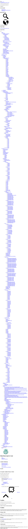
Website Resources (8, 104)
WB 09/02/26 (9, 342)
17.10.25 (9, 371)
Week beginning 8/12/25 (10, 204)
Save (6, 528)
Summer (6, 36)
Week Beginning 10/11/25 (11, 201)
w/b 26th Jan (9, 237)
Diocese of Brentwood (5, 152)
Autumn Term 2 (8, 372)
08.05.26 (9, 173)
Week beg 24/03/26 (10, 213)
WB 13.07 (9, 316)
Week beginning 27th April (11, 216)
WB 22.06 (9, 314)
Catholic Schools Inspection (6, 40)
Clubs (4, 420)
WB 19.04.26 (9, 309)
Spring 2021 (7, 76)
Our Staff (4, 150)
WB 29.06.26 (9, 354)
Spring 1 (7, 60)
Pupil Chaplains (5, 49)
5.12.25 (8, 374)
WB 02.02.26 (9, 303)
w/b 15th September (10, 225)
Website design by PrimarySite (11, 492)
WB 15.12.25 (9, 337)
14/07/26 (9, 179)
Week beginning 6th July (10, 222)
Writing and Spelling (8, 107)
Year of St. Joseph (5, 51)
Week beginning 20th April (11, 215)
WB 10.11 (9, 296)
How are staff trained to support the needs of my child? (11, 395)
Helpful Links (7, 365)
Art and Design (6, 136)
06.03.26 (9, 168)
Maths (5, 100)
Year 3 (7, 95)
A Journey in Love (7, 43)
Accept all (4, 528)
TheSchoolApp (5, 417)
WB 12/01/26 (9, 339)
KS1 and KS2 (6, 58)
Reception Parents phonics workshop (12, 195)
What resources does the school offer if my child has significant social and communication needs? (16, 396)
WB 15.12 (9, 299)
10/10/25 (7, 183)
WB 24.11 (9, 297)
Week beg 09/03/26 (10, 212)
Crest (6, 119)
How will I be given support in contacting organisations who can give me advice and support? (15, 392)
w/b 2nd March (9, 240)
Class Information (8, 357)
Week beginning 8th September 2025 (12, 258)
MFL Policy (7, 130)
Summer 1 (6, 157)
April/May (7, 67)
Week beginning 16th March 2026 (11, 274)
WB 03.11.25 (9, 333)
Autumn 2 (7, 74)
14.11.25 (9, 373)
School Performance (5, 153)
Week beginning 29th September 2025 (12, 260)
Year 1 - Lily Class (10, 112)
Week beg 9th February (10, 209)
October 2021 (9, 88)
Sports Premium (5, 385)
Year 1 (8, 139)
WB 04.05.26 (9, 310)
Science (5, 117)
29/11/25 (7, 187)
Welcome (4, 151)
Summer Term (6, 442)
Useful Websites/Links (8, 358)
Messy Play (9, 406)
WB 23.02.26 (9, 343)
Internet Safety (5, 426)
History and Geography (7, 121)
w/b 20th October (10, 228)
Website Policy (5, 482)
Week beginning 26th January (11, 270)
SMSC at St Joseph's (7, 412)
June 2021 (9, 85)
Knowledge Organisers (8, 116)
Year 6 (7, 97)
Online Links (6, 425)
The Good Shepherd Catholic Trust (7, 41)
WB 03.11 (9, 295)
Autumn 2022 (6, 423)
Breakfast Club (5, 428)
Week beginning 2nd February (11, 271)
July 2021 (9, 86)
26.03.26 (9, 170)
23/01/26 (9, 164)
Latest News (4, 56)
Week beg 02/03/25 (10, 211)
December (7, 65)
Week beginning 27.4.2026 (11, 278)
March (7, 66)
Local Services (8, 403)
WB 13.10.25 (9, 294)
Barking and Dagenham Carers (9, 408)
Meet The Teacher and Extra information (10, 256)
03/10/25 (7, 182)
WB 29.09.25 (9, 326)
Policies (5, 398)
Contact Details (5, 54)
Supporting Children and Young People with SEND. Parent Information (14, 402)
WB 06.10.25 (9, 293)
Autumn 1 (7, 59)
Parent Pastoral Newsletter (6, 53)
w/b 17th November (10, 231)
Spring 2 (7, 61)
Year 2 (7, 94)
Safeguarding (4, 421)
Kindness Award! (8, 190)
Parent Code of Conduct (6, 416)
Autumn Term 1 (6, 433)
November (7, 64)
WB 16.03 (9, 306)
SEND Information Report (8, 399)
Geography (7, 124)
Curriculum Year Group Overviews (9, 92)
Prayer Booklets (6, 37)
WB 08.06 (9, 313)
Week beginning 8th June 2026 (11, 282)
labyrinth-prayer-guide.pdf (5, 463)
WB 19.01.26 (9, 302)
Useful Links (7, 317)
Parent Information (4, 414)
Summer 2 (7, 62)
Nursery (6, 161)
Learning (9, 123)
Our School (3, 148)
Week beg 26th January (10, 208)
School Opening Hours (6, 413)
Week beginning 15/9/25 (10, 196)
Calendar (4, 57)
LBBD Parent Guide (7, 422)
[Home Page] (4, 2)
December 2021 (9, 89)
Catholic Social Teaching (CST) (7, 44)
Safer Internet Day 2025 (7, 160)
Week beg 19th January (10, 207)
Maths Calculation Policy (9, 320)
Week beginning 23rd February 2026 (12, 273)
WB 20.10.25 (9, 328)
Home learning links (10, 194)
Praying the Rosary (7, 38)
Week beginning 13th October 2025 (12, 261)
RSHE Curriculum (5, 42)
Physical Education (7, 126)
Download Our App (4, 447)
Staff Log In (3, 484)
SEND (4, 386)
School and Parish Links (6, 45)
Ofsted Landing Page (5, 149)
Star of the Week (8, 286)
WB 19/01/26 (9, 340)
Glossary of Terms (8, 401)
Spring (5, 35)
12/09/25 (9, 180)
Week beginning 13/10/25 (11, 199)
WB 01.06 (9, 312)
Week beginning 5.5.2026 (11, 279)
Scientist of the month (8, 120)
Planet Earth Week (11, 80)
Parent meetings (9, 106)
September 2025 (8, 382)
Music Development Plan (9, 128)
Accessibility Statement (6, 483)
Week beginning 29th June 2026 (11, 284)
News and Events (8, 127)
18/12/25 (7, 189)
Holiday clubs (6, 384)
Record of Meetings (7, 159)
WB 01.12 (9, 298)
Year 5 (7, 96)
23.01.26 (9, 377)
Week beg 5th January (10, 206)
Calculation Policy (8, 255)
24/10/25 (7, 184)
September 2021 (9, 87)
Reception (6, 191)
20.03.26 (9, 169)
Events (7, 102)
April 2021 (9, 82)
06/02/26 (9, 165)
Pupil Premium (5, 383)
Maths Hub (7, 101)
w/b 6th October (9, 227)
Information (6, 409)
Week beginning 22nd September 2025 (12, 259)
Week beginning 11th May (11, 217)
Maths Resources (10, 323)
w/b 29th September (10, 226)
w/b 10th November (10, 230)
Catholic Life (3, 458)
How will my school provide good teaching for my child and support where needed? (14, 394)
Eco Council (4, 154)
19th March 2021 (11, 81)
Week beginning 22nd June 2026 (11, 221)
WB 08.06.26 (9, 352)
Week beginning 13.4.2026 (11, 277)
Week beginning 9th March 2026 (11, 275)
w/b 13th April (9, 243)
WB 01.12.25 (9, 336)
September (7, 63)
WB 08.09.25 (9, 324)
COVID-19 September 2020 (6, 443)
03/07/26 (9, 178)
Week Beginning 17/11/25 (11, 202)
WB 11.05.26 (9, 311)
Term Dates (4, 418)
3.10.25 (8, 370)
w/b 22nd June (9, 250)
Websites (7, 108)
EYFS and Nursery (8, 93)
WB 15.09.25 (9, 291)
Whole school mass (7, 39)
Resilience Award (8, 254)
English (5, 105)
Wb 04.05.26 (9, 349)
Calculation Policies (8, 103)
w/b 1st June (9, 248)
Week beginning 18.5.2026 (11, 280)
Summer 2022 (7, 75)
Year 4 (8, 141)
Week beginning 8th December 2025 (12, 266)
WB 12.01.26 (9, 301)
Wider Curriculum (5, 91)
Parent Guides (9, 405)
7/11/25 (7, 185)
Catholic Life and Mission (6, 33)
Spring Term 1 (7, 375)
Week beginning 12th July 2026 (11, 285)
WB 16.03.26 (9, 345)
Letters (7, 319)
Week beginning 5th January (11, 268)
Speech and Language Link (11, 404)
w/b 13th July (9, 252)
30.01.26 (9, 378)
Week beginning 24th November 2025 (12, 265)
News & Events (3, 55)
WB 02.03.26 (9, 344)
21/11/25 (7, 186)
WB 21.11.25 (9, 335)
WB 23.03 (9, 307)
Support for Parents (7, 400)
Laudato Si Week (11, 79)
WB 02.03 (9, 305)
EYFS (8, 138)
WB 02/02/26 (9, 341)
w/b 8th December (10, 233)
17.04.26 (9, 171)
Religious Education (5, 34)
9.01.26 (8, 376)
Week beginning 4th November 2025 (12, 263)
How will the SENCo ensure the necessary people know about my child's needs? (14, 387)
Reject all (2, 528)
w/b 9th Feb (9, 238)
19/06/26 (9, 177)
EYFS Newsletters (10, 193)
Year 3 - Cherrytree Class (10, 113)
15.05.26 (9, 174)
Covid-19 (3, 445)
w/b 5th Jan (9, 235)
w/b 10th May (9, 246)
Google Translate (8, 135)
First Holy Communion (6, 52)
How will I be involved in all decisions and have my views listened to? (13, 391)
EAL (5, 133)
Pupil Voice (4, 158)
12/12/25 (7, 188)
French (5, 129)
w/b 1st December (10, 232)
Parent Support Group (7, 410)
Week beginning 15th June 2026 (11, 220)
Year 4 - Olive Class (10, 114)
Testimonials (4, 415)
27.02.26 (9, 167)
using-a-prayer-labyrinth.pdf (5, 464)
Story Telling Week (11, 77)
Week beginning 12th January (11, 269)
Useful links (7, 288)
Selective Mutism (8, 407)
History (7, 122)
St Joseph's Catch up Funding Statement (7, 446)
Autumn (7, 98)
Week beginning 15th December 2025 (12, 267)
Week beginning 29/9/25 (10, 198)
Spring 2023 (6, 424)
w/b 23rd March (9, 242)
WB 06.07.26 (9, 355)
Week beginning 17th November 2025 (12, 264)
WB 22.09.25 (9, 292)
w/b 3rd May (9, 245)
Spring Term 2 (6, 431)
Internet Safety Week (11, 78)
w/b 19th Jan (9, 236)
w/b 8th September (10, 224)
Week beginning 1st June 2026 (11, 219)
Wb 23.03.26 (9, 346)
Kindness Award (8, 253)
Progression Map (8, 131)
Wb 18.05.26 (9, 350)
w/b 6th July (9, 251)
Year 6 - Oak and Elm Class (11, 115)
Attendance (4, 419)
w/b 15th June (9, 249)
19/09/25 (7, 181)
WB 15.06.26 (9, 353)
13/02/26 (9, 166)
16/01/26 (9, 163)
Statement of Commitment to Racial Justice (8, 50)
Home (2, 32)
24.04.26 (9, 172)
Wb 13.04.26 (9, 347)
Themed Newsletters (10, 83)
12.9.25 (8, 368)
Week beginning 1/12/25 (10, 203)
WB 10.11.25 (9, 334)
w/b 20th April (9, 244)
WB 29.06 (9, 315)
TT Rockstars (9, 322)
